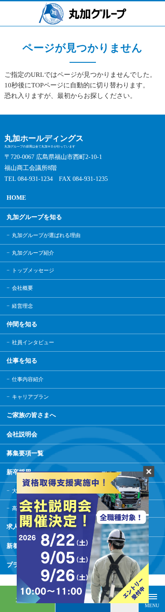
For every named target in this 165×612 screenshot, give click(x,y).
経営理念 (22, 306)
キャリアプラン (30, 397)
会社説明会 (22, 434)
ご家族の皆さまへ (31, 415)
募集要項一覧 (25, 453)
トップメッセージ (33, 270)
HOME (16, 197)
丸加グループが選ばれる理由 (46, 235)
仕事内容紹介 (28, 379)
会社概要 (22, 288)
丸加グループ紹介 (33, 253)
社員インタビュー (33, 342)
